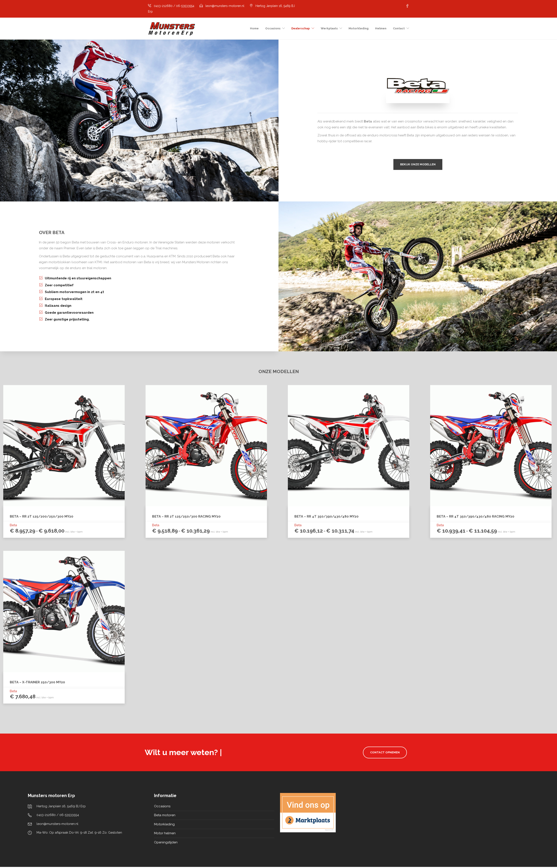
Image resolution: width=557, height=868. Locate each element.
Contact (399, 28)
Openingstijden (166, 842)
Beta (13, 525)
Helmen (380, 28)
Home (254, 28)
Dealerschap (300, 28)
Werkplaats (329, 28)
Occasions (272, 28)
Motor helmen (165, 833)
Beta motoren (164, 815)
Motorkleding (359, 28)
